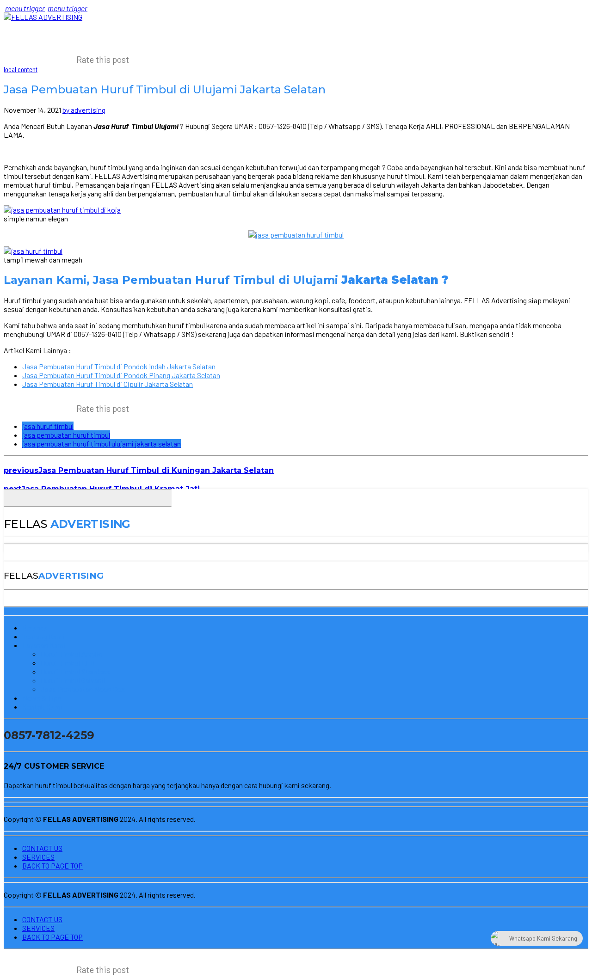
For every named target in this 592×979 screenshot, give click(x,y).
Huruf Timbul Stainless (75, 671)
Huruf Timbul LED (68, 662)
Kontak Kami (42, 706)
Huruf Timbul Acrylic (71, 653)
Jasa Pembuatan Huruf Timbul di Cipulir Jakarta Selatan (107, 383)
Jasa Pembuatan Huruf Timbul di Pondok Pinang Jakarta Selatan (121, 375)
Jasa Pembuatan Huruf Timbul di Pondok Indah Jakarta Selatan (119, 366)
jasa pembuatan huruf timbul (66, 434)
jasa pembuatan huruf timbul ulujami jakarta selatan (101, 443)
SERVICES (38, 856)
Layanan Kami (44, 645)
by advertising (83, 109)
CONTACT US (42, 848)
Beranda (35, 627)
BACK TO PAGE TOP (52, 865)
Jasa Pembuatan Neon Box (83, 689)
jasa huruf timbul (48, 426)
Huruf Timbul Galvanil (73, 680)
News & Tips (42, 697)
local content (20, 69)
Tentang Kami (43, 636)
